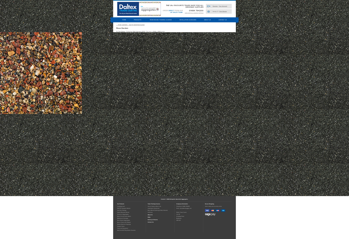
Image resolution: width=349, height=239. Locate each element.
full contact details (194, 13)
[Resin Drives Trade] (139, 9)
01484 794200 (196, 10)
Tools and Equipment (122, 228)
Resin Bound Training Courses (161, 20)
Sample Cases (121, 226)
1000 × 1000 (157, 31)
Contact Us (223, 20)
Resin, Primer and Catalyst (124, 222)
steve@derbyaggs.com (185, 208)
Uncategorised (121, 206)
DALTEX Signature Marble (123, 208)
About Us (207, 20)
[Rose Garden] (41, 113)
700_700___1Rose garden (8, 116)
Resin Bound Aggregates (123, 220)
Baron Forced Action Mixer (124, 216)
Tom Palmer (121, 31)
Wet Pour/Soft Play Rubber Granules (126, 230)
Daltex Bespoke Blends (123, 212)
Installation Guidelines (187, 20)
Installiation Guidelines (154, 208)
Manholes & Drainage (122, 218)
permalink (12, 124)
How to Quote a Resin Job (154, 206)
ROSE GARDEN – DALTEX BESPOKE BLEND (130, 25)
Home (124, 20)
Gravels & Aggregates (123, 214)
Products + (138, 20)
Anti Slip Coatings (121, 210)
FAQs (149, 217)
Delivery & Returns (153, 219)
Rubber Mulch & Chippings (124, 224)
